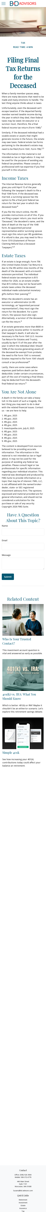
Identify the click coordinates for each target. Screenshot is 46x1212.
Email (4, 540)
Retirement (23, 1200)
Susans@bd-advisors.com (23, 1190)
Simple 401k (10, 752)
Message (6, 555)
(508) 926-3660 (25, 1175)
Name (5, 525)
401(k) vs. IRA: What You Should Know (19, 696)
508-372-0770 (26, 1177)
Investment (23, 1202)
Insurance (23, 1208)
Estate (23, 1205)
